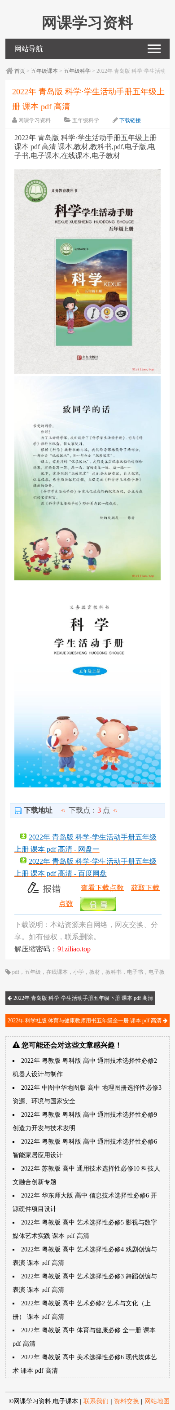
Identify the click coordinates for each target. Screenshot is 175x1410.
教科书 (113, 972)
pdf (15, 972)
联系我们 (96, 1401)
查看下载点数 (102, 887)
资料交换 (126, 1401)
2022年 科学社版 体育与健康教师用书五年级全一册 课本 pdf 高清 (85, 1020)
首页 (19, 71)
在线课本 (57, 972)
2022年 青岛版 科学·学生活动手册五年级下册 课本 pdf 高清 (82, 998)
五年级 (33, 972)
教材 (94, 972)
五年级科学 (77, 71)
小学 (78, 972)
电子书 (135, 972)
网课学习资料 (34, 120)
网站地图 (157, 1401)
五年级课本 (44, 71)
